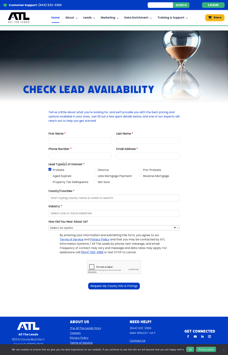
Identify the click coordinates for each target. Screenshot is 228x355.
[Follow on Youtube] (195, 336)
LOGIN (213, 5)
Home (55, 17)
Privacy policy (206, 349)
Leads (87, 17)
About (69, 17)
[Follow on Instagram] (209, 336)
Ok (190, 349)
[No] (223, 349)
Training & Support (170, 17)
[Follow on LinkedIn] (202, 336)
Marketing (108, 17)
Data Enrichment (136, 17)
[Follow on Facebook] (188, 336)
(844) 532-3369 (140, 328)
